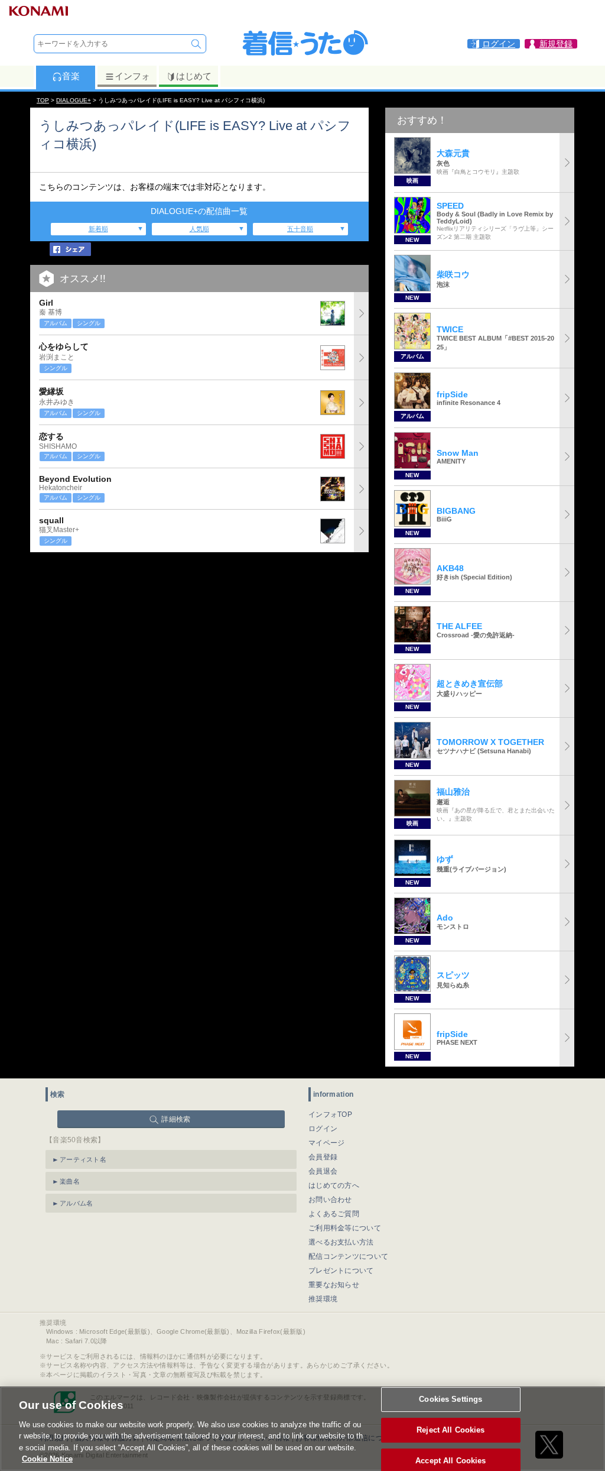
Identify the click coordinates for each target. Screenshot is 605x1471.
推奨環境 (322, 1299)
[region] (302, 1428)
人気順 (199, 228)
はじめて (194, 76)
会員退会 (322, 1171)
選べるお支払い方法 (341, 1242)
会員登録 (322, 1157)
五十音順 (300, 228)
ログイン (322, 1129)
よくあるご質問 (333, 1214)
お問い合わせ (330, 1199)
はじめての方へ (333, 1185)
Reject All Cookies (450, 1429)
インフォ (132, 76)
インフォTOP (330, 1114)
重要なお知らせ (333, 1285)
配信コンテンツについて (348, 1256)
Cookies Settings (450, 1399)
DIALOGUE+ (73, 100)
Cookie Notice (47, 1458)
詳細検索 (175, 1119)
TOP (43, 100)
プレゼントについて (341, 1270)
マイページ (326, 1143)
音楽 (71, 76)
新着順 (98, 228)
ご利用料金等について (344, 1228)
